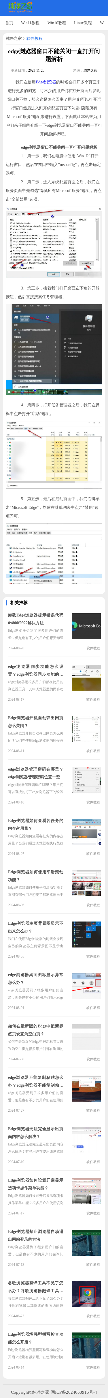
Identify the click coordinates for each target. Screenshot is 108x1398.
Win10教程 (57, 23)
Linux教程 (83, 23)
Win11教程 (30, 23)
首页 (9, 23)
